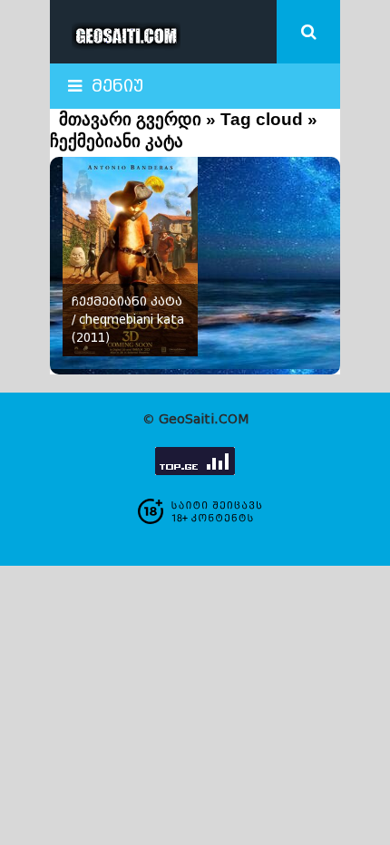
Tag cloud (261, 119)
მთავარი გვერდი (130, 119)
